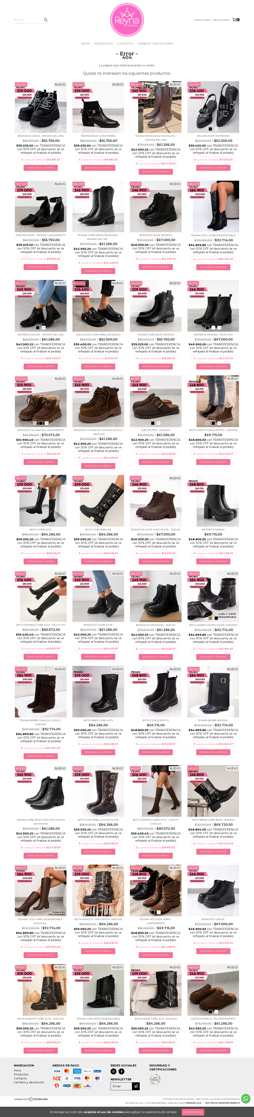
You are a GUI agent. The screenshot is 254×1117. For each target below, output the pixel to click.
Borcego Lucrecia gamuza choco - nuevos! (98, 432)
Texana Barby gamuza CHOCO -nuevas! (40, 722)
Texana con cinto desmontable (98, 1018)
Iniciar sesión (221, 20)
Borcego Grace (213, 919)
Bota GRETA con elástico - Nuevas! (213, 430)
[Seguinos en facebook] (121, 1071)
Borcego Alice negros (156, 235)
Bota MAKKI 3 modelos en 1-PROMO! (213, 624)
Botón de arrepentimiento (223, 1103)
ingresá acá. (194, 1103)
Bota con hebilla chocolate (98, 819)
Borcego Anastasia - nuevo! (155, 624)
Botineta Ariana (213, 529)
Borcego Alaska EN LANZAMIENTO (41, 430)
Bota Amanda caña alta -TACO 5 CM (40, 624)
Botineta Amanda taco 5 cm (213, 334)
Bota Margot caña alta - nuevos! (40, 1018)
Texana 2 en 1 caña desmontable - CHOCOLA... (41, 921)
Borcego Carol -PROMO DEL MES (41, 135)
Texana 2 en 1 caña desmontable (213, 235)
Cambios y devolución (155, 43)
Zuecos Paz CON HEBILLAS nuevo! (98, 334)
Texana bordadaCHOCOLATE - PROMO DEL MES (155, 137)
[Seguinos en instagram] (113, 1071)
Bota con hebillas (98, 529)
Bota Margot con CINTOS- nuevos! (98, 919)
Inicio (85, 43)
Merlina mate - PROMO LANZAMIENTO (40, 235)
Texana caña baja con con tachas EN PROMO (41, 821)
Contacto (125, 43)
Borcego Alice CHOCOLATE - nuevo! (155, 529)
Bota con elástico (156, 720)
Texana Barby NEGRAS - (213, 720)
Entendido (193, 1112)
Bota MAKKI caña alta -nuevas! (156, 1018)
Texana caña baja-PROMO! (156, 334)
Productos (104, 43)
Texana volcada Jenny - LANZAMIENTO (155, 921)
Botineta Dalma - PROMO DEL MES (41, 334)
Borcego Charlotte (98, 624)
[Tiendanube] (31, 1100)
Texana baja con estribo (98, 135)
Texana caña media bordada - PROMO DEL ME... (98, 237)
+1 (216, 129)
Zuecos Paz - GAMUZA (155, 430)
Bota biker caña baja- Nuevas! (213, 819)
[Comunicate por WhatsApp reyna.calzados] (245, 1098)
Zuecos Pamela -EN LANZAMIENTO (213, 1018)
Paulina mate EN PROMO (213, 135)
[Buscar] (46, 19)
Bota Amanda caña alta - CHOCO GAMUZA (155, 821)
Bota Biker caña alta (98, 720)
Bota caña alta (41, 529)
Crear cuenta (202, 20)
